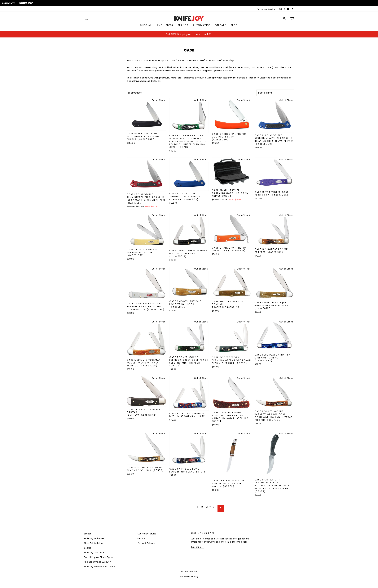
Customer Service (266, 9)
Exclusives (165, 25)
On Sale (220, 25)
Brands (182, 25)
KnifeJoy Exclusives (94, 538)
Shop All (146, 25)
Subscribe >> (197, 547)
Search (87, 548)
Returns (141, 538)
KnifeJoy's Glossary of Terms (99, 566)
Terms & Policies (146, 543)
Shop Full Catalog (93, 543)
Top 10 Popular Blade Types (98, 557)
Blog (234, 25)
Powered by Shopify (189, 576)
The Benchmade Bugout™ (97, 562)
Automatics (201, 25)
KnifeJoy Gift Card (94, 552)
